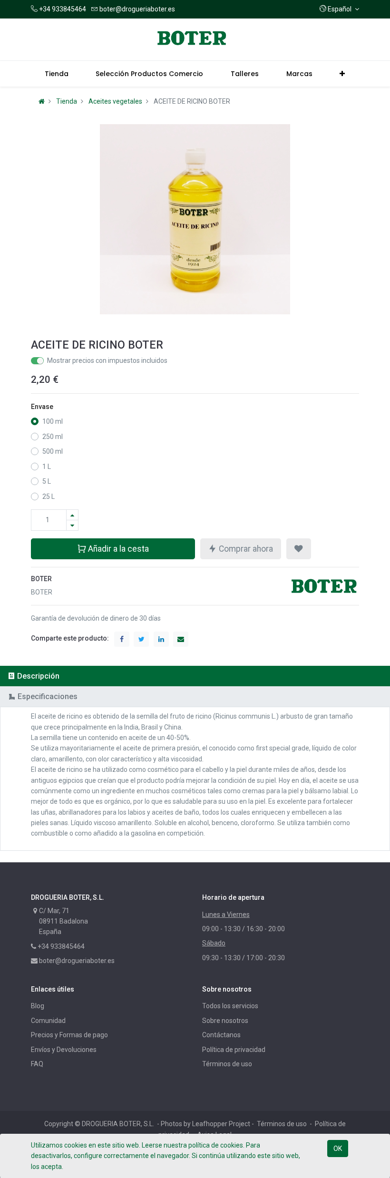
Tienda (66, 101)
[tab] (195, 676)
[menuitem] (57, 74)
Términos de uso (227, 1064)
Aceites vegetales (115, 101)
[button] (339, 9)
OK (337, 1148)
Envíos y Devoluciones (64, 1049)
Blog (37, 1006)
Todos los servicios (230, 1006)
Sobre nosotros (225, 1020)
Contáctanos (221, 1035)
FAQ (37, 1064)
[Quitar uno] (72, 525)
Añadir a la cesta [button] (117, 549)
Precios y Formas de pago (69, 1035)
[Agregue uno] (72, 515)
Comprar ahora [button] (245, 549)
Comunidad (48, 1020)
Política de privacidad (233, 1049)
